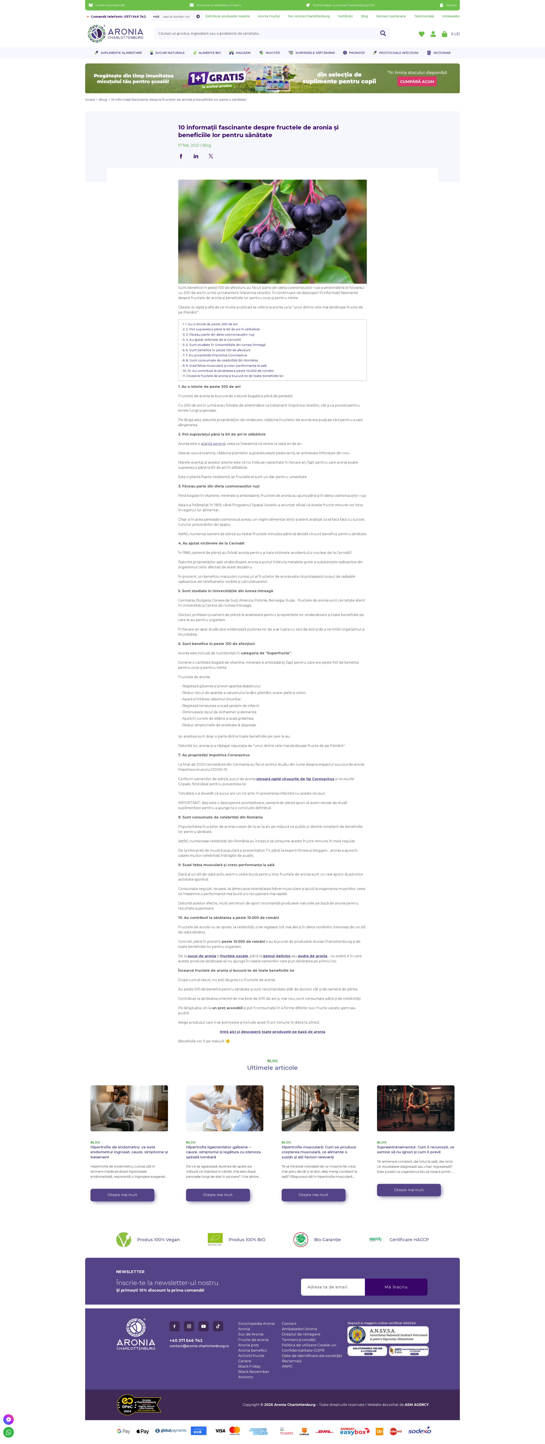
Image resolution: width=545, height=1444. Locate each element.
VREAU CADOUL (315, 732)
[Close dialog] (350, 699)
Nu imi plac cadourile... (315, 744)
